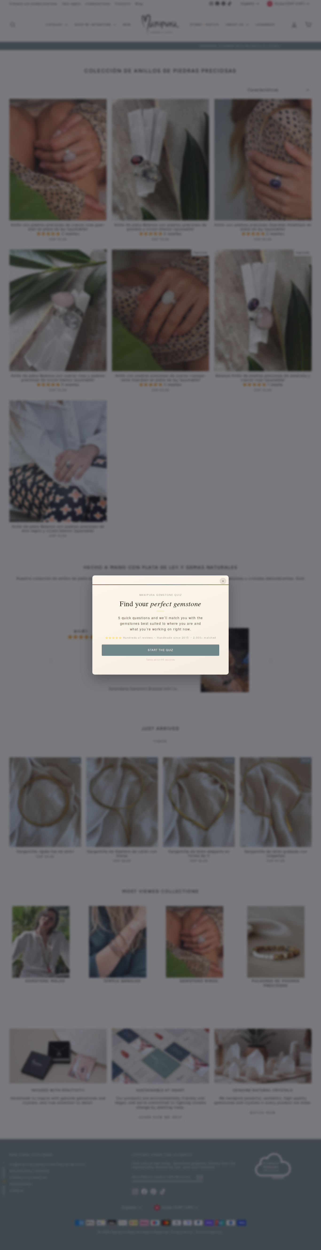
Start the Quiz (160, 650)
